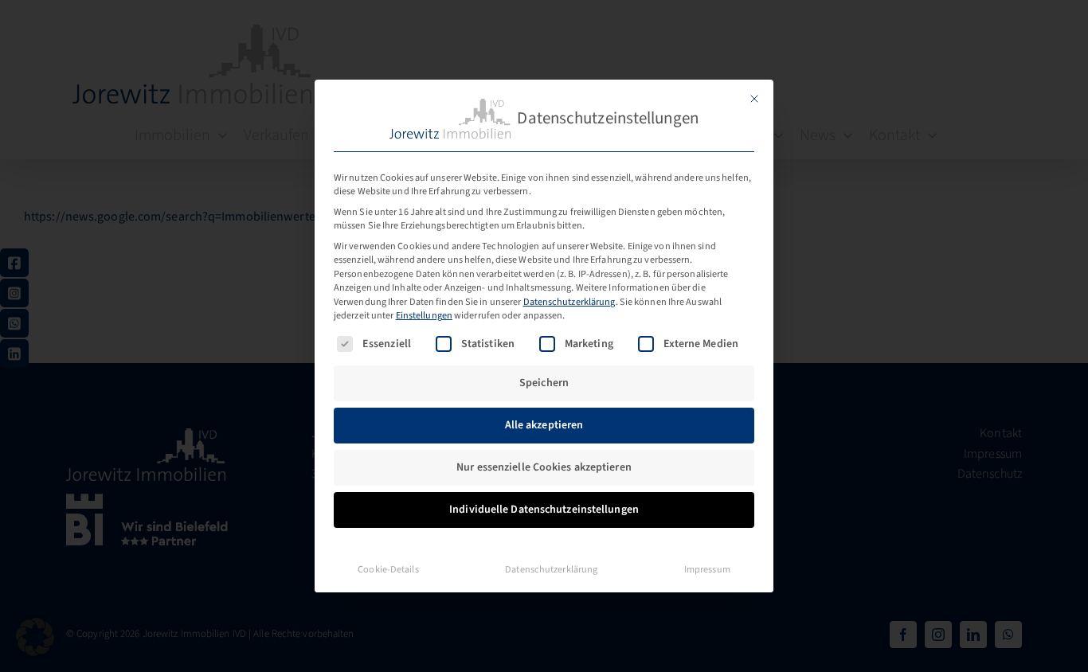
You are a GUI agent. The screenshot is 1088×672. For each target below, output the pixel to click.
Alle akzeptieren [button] (544, 425)
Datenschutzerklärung (569, 302)
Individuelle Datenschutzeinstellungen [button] (544, 510)
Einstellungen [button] (424, 315)
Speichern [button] (544, 383)
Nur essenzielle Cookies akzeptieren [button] (544, 467)
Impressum (707, 569)
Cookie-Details (388, 569)
